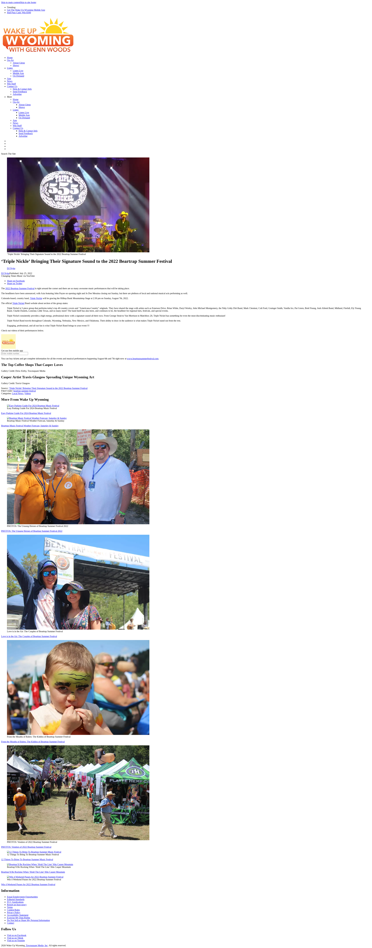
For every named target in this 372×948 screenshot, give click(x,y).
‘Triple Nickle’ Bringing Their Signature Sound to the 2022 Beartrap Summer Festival (48, 388)
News (9, 81)
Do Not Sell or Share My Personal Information (28, 920)
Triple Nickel (18, 303)
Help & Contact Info (22, 89)
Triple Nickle (36, 298)
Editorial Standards (15, 899)
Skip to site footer (28, 2)
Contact (10, 923)
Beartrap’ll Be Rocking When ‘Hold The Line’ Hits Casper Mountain (33, 872)
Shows (16, 65)
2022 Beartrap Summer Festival (19, 288)
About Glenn (19, 63)
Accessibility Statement (17, 915)
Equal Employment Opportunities (22, 897)
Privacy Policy (13, 912)
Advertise (17, 94)
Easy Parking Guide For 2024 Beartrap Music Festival (26, 413)
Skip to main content (10, 2)
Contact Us (12, 86)
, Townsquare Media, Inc (36, 945)
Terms (10, 907)
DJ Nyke (5, 273)
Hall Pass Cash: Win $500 (19, 12)
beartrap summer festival (24, 391)
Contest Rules (13, 910)
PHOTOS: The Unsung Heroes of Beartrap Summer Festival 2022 (31, 531)
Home (10, 57)
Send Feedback (20, 91)
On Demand (18, 76)
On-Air (10, 60)
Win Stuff (11, 84)
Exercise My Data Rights (18, 917)
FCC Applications (15, 902)
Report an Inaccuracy (17, 904)
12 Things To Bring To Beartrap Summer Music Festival (27, 859)
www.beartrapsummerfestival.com (142, 358)
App (9, 78)
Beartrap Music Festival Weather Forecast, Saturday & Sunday (30, 425)
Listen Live (18, 70)
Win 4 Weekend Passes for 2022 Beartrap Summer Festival (28, 884)
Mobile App (18, 73)
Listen (10, 68)
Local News (17, 393)
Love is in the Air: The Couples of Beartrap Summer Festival (29, 636)
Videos (27, 393)
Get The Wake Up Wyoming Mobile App (26, 10)
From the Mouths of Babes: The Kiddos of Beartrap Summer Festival (33, 741)
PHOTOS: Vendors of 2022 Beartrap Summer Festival (26, 847)
